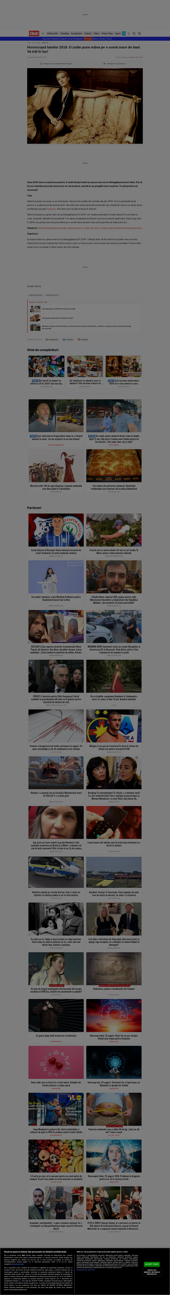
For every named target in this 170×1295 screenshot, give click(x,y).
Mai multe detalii (17, 1264)
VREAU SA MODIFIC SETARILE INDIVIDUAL (152, 1272)
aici (20, 1281)
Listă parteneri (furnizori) (86, 1270)
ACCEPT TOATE (152, 1264)
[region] (85, 1271)
